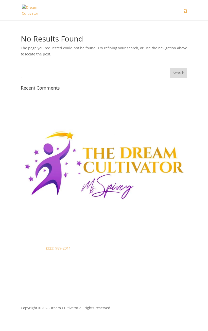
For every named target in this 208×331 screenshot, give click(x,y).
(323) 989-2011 (58, 248)
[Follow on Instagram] (35, 284)
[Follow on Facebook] (25, 284)
